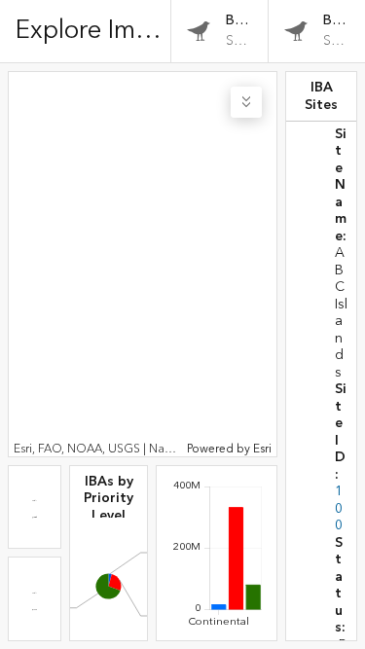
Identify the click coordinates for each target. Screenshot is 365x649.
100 (339, 508)
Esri (262, 449)
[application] (142, 264)
